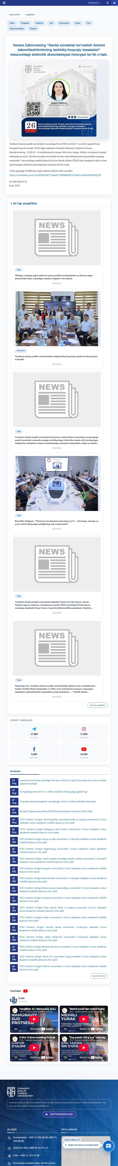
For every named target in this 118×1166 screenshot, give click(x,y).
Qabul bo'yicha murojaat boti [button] (82, 1145)
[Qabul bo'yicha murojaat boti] (108, 1146)
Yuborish (47, 161)
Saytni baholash (61, 1114)
